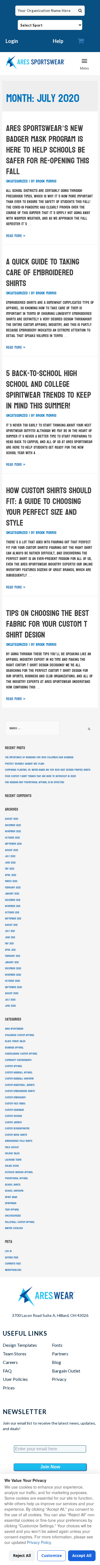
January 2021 (12, 962)
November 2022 (13, 831)
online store (12, 1165)
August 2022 (11, 850)
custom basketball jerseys (19, 1085)
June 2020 (10, 1005)
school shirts (12, 1184)
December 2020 (13, 968)
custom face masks (15, 1103)
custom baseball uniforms (19, 1078)
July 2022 (10, 856)
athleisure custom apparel (19, 1035)
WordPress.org (13, 1270)
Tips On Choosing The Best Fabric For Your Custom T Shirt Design (47, 624)
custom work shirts (16, 1134)
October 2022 (12, 837)
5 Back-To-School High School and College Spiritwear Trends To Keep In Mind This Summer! (48, 389)
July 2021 (10, 931)
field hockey (12, 1147)
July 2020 (10, 999)
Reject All (22, 1555)
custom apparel (13, 1066)
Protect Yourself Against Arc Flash (24, 763)
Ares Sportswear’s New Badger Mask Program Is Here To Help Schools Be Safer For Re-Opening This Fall (47, 150)
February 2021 (12, 956)
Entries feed (11, 1257)
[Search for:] (32, 728)
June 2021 (10, 937)
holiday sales (12, 1153)
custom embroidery (15, 1097)
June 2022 (10, 862)
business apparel (14, 1047)
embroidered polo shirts (18, 1141)
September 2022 (13, 843)
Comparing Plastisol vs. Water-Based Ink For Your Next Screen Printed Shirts (47, 769)
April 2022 (10, 875)
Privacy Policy (39, 1542)
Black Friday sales (15, 1041)
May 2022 (9, 868)
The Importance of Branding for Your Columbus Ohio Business (39, 757)
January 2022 (12, 893)
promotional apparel (16, 1178)
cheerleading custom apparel (21, 1053)
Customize (51, 1555)
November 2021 (12, 906)
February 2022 (13, 887)
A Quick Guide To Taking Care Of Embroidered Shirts (42, 272)
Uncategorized (17, 181)
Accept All (81, 1555)
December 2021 (12, 900)
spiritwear (10, 1203)
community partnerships (18, 1060)
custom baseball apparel (18, 1072)
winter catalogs (14, 1228)
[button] (85, 64)
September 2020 (13, 987)
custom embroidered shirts (20, 1091)
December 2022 (13, 825)
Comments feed (13, 1263)
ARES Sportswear (14, 1028)
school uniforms (14, 1190)
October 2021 (12, 912)
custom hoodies (13, 1116)
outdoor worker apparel (19, 1172)
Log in (8, 1251)
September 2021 (13, 918)
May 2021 (9, 943)
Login (12, 41)
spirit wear (11, 1197)
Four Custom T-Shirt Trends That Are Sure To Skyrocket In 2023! (40, 776)
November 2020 (13, 974)
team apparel (12, 1209)
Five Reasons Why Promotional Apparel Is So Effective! (34, 782)
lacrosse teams (13, 1159)
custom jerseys (13, 1122)
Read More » (16, 235)
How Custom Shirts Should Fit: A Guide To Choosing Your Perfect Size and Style (48, 507)
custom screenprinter (17, 1128)
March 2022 (11, 881)
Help (58, 41)
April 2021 (10, 949)
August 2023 (11, 818)
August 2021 (11, 924)
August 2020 (11, 993)
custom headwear (14, 1109)
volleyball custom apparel (20, 1222)
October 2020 (12, 980)
